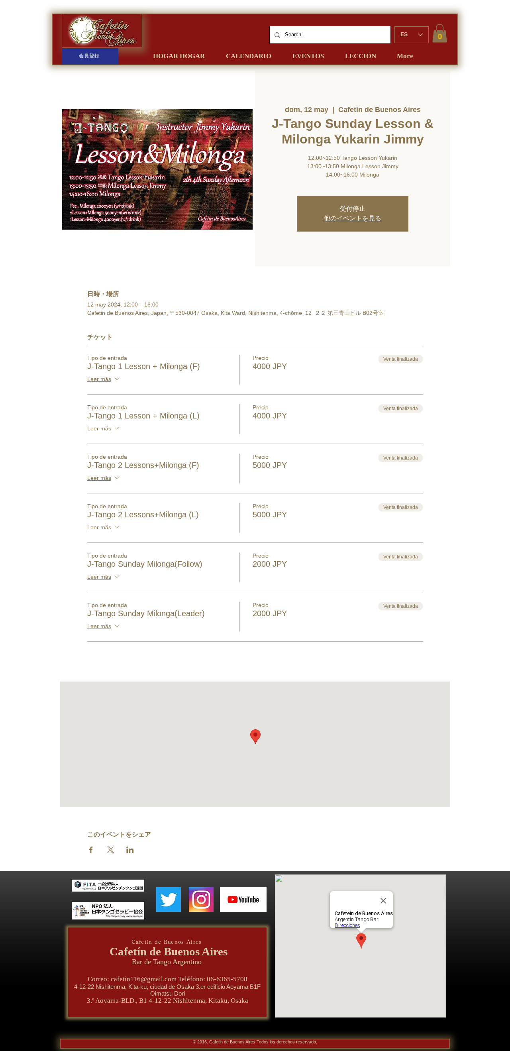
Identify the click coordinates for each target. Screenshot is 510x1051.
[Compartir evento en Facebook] (91, 850)
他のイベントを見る (352, 218)
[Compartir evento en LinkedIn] (130, 850)
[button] (439, 33)
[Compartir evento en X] (110, 850)
